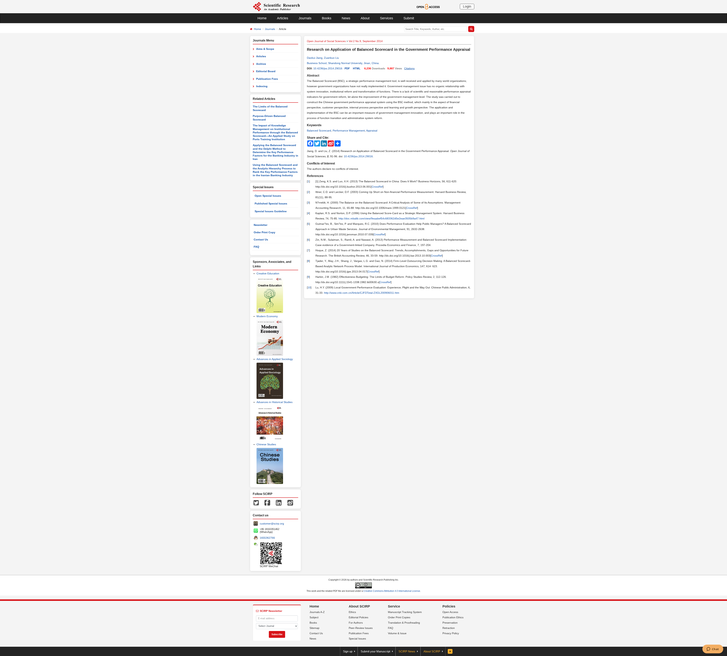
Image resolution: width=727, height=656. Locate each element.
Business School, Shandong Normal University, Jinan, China (343, 63)
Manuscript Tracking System (405, 612)
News (346, 18)
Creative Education (268, 273)
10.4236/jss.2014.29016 (327, 68)
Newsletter (260, 224)
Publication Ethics (452, 617)
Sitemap (314, 627)
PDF (347, 68)
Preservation (450, 622)
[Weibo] (290, 502)
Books (326, 18)
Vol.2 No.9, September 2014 (366, 41)
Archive (261, 63)
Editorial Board (265, 71)
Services (386, 18)
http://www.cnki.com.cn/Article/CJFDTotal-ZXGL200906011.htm (361, 292)
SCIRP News (407, 651)
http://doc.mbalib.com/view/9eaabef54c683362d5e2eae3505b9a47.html (381, 218)
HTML (356, 68)
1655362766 (267, 537)
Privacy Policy (450, 633)
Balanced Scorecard (319, 130)
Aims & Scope (265, 48)
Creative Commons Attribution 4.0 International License (392, 591)
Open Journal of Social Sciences (326, 41)
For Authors (356, 622)
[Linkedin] (279, 502)
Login (467, 6)
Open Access (450, 612)
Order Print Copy (264, 232)
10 (309, 287)
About (365, 18)
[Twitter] (256, 502)
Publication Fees (267, 78)
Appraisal (371, 130)
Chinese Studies (266, 444)
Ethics (352, 612)
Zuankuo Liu (331, 57)
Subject (314, 617)
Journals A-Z (317, 612)
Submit (408, 18)
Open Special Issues (268, 195)
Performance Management (349, 130)
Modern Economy (267, 316)
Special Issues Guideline (271, 211)
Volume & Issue (397, 633)
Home (262, 18)
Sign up (347, 651)
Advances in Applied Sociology (275, 359)
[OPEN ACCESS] (428, 6)
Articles (282, 18)
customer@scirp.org (272, 523)
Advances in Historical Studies (275, 402)
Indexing (262, 86)
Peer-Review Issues (361, 627)
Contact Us (261, 239)
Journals (305, 18)
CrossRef (377, 186)
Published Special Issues (271, 203)
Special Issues (357, 638)
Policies (448, 606)
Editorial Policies (358, 617)
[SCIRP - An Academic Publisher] (276, 6)
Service (394, 606)
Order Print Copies (399, 617)
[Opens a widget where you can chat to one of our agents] (712, 649)
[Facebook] (267, 502)
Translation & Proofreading (404, 622)
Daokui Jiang (314, 57)
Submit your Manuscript (375, 651)
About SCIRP (359, 606)
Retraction (448, 627)
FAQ (256, 246)
